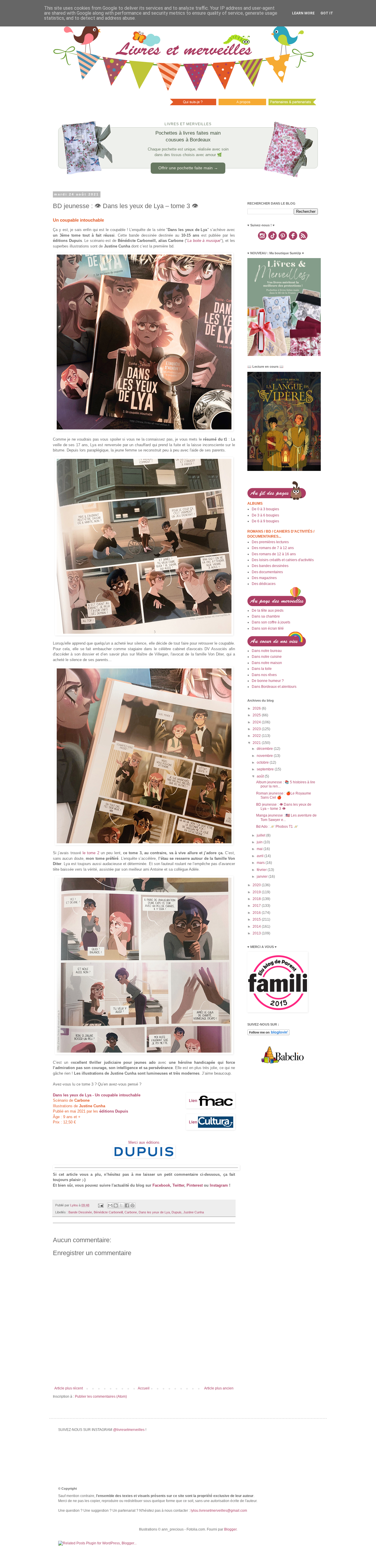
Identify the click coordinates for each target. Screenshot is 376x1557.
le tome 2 (91, 853)
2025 (257, 715)
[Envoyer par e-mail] (110, 1205)
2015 (257, 919)
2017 (257, 906)
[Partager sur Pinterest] (132, 1205)
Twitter (178, 1185)
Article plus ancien (219, 1388)
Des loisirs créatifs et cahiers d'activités (283, 560)
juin (260, 842)
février (262, 870)
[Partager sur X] (121, 1205)
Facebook (161, 1185)
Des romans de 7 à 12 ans (273, 548)
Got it (326, 13)
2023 (257, 729)
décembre (265, 749)
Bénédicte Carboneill (108, 1212)
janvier (262, 876)
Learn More (303, 13)
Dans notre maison (267, 663)
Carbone (131, 1212)
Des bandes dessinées (270, 566)
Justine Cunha (193, 1212)
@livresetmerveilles (129, 1430)
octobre (263, 762)
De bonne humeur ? (268, 681)
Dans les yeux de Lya (154, 1212)
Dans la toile (262, 669)
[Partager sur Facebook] (127, 1205)
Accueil (144, 1388)
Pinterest (195, 1185)
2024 (257, 722)
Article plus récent (68, 1388)
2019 (257, 892)
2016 (257, 913)
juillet (261, 835)
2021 (257, 743)
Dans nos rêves (264, 675)
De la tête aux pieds (267, 610)
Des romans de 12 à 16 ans (274, 554)
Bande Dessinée (80, 1212)
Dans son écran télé (268, 628)
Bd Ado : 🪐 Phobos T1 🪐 (277, 827)
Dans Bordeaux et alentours (274, 687)
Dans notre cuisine (267, 657)
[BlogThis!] (116, 1205)
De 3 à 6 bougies (265, 515)
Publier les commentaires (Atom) (101, 1396)
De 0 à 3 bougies (265, 509)
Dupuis (177, 1212)
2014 (257, 926)
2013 (257, 933)
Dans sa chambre (266, 616)
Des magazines (264, 578)
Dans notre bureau (267, 651)
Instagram (219, 1185)
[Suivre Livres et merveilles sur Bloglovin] (268, 1034)
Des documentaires (267, 572)
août (261, 776)
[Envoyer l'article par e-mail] (100, 1205)
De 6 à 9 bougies (265, 521)
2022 (257, 736)
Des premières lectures (270, 542)
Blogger (230, 1529)
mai (260, 849)
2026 (257, 708)
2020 (257, 885)
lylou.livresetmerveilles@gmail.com (219, 1510)
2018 (257, 899)
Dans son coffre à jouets (271, 622)
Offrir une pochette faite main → (188, 167)
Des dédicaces (264, 584)
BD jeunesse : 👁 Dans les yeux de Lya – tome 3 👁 (283, 806)
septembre (266, 769)
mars (261, 863)
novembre (265, 756)
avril (260, 856)
